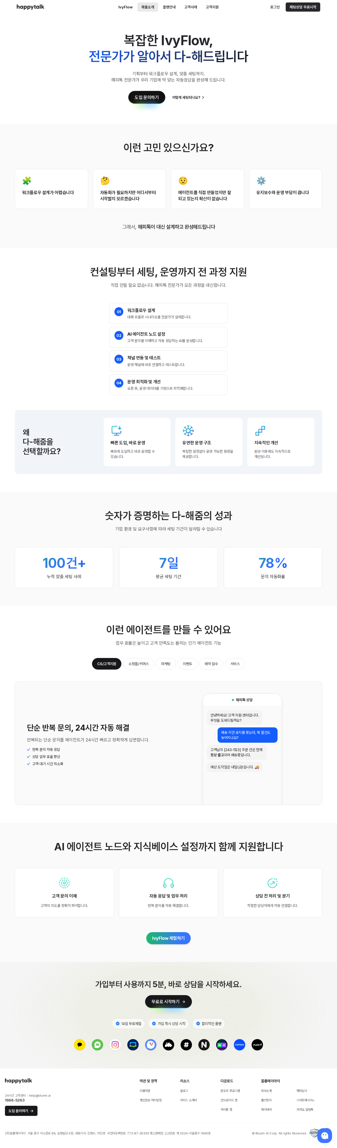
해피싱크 (302, 1091)
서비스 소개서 (188, 1100)
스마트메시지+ (306, 1100)
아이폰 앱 (226, 1109)
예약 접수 (211, 663)
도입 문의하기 (147, 97)
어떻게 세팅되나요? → (188, 97)
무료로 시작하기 (165, 1001)
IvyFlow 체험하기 (168, 938)
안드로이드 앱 (229, 1100)
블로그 (184, 1091)
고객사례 (190, 7)
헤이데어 (266, 1109)
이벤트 (187, 663)
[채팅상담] (325, 1136)
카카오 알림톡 (305, 1109)
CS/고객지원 (106, 663)
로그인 (275, 7)
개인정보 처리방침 (151, 1100)
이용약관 (145, 1091)
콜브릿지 (266, 1100)
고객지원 (212, 7)
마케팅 (165, 663)
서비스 (235, 663)
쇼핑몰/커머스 (139, 663)
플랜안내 (169, 7)
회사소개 (266, 1091)
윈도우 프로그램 (230, 1091)
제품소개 (147, 7)
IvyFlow (125, 7)
